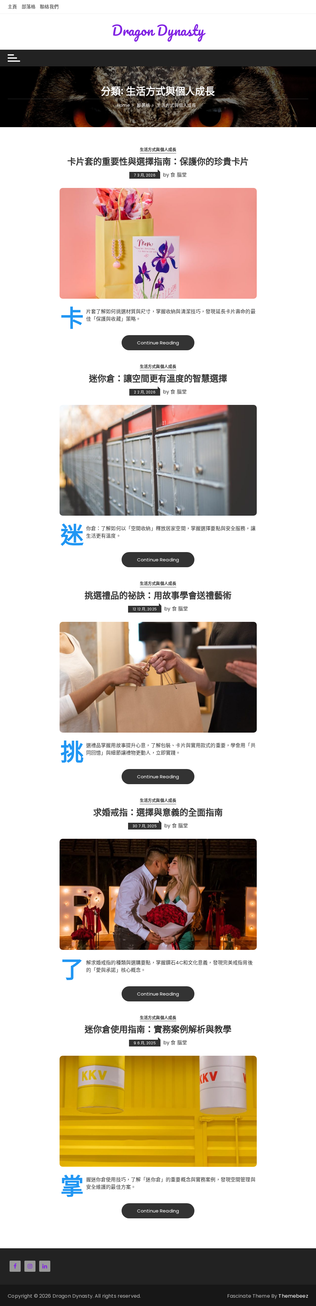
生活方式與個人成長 (158, 149)
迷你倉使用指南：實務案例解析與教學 (158, 1028)
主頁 (12, 6)
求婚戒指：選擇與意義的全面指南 (158, 811)
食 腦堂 (178, 174)
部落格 (28, 6)
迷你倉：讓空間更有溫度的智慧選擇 (158, 378)
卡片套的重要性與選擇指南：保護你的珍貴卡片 (158, 161)
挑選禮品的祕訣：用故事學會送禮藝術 (158, 595)
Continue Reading (158, 342)
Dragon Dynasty (158, 30)
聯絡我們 (49, 6)
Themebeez (293, 1296)
